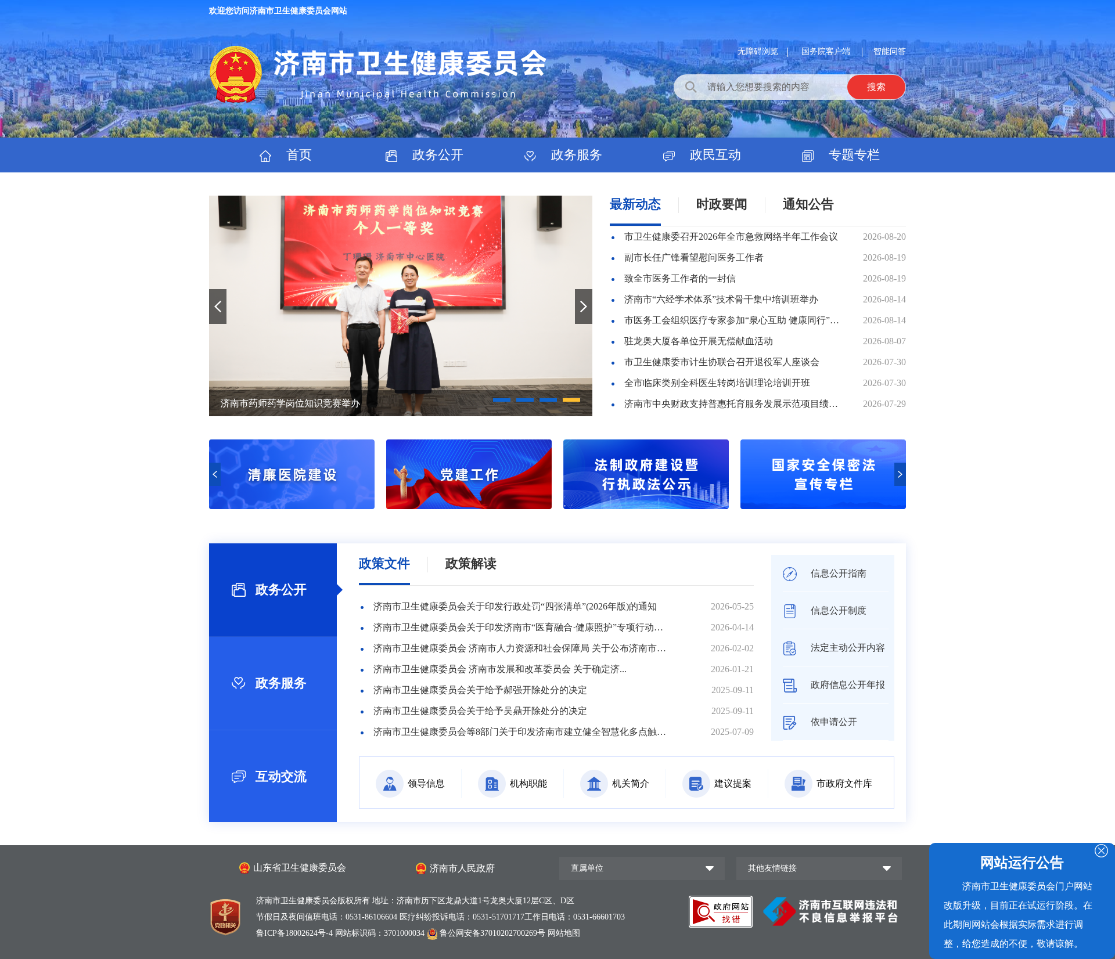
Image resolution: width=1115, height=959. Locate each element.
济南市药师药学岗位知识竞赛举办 (290, 403)
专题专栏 (852, 154)
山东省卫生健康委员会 (299, 868)
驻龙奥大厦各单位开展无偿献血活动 (698, 341)
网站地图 (564, 933)
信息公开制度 (837, 610)
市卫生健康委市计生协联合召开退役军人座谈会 (721, 362)
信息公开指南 (837, 573)
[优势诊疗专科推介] (823, 506)
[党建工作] (292, 506)
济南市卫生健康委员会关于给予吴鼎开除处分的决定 (480, 711)
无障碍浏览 (758, 51)
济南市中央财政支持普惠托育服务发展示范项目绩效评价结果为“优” (732, 404)
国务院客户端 (827, 51)
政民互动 (713, 154)
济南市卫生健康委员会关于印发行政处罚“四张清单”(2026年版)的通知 (515, 606)
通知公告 (808, 204)
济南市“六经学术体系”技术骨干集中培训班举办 (721, 299)
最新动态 (635, 204)
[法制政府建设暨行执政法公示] (469, 506)
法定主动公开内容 (846, 647)
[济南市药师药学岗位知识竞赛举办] (400, 306)
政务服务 (575, 154)
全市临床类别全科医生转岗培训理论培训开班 (717, 383)
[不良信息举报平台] (830, 910)
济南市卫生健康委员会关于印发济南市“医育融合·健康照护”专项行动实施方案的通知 (519, 627)
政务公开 (436, 154)
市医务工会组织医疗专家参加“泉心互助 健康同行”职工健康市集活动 (732, 320)
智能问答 (889, 51)
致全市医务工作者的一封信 (680, 278)
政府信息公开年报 (846, 685)
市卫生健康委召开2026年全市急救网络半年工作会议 (731, 236)
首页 (297, 154)
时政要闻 (721, 204)
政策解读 (471, 563)
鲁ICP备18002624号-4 (295, 933)
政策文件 (384, 563)
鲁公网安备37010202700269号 (492, 933)
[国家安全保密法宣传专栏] (646, 506)
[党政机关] (225, 914)
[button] (501, 400)
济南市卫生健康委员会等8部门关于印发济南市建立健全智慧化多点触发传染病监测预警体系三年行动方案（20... (519, 732)
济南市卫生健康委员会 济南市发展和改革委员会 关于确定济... (500, 669)
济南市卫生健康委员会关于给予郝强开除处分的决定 (480, 690)
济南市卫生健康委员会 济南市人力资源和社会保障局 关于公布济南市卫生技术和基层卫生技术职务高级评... (519, 648)
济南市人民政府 (462, 868)
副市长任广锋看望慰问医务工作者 (694, 257)
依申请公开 (832, 722)
